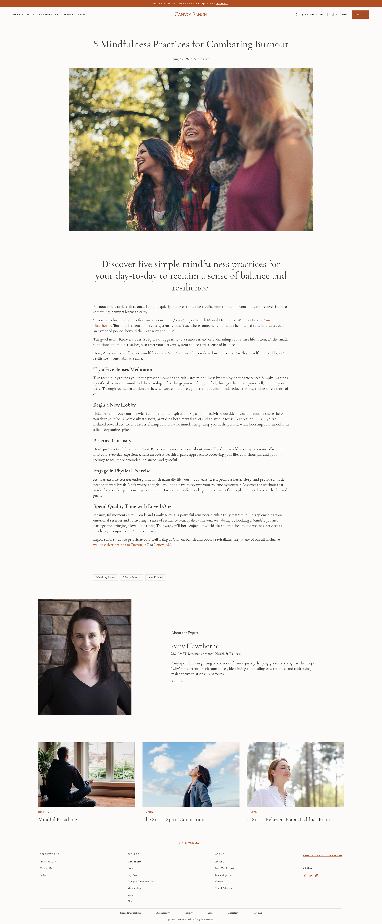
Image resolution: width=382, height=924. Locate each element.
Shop (82, 14)
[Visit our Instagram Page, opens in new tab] (317, 876)
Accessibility (163, 912)
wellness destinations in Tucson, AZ (121, 545)
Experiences (48, 14)
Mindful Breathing (57, 819)
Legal (210, 912)
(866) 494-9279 (48, 861)
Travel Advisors (223, 888)
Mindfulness (156, 577)
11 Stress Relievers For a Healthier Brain (288, 819)
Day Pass (132, 875)
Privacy (188, 912)
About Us (220, 861)
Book (360, 14)
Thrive (252, 812)
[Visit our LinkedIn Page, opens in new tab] (311, 876)
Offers (68, 14)
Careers (219, 881)
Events (131, 868)
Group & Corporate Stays (141, 881)
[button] (338, 14)
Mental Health (131, 577)
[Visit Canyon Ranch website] (191, 843)
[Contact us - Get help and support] (297, 14)
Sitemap (258, 912)
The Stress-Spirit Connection (173, 819)
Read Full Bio (180, 681)
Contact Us (46, 868)
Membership (134, 888)
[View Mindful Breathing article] (86, 774)
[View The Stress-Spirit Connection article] (191, 774)
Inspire (44, 812)
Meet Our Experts (224, 868)
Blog (130, 901)
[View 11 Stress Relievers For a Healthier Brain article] (295, 774)
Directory (233, 912)
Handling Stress (105, 577)
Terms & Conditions (130, 912)
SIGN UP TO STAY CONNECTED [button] (322, 855)
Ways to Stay (134, 861)
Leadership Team (224, 875)
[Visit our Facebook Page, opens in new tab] (304, 876)
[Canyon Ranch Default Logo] (191, 14)
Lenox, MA (163, 545)
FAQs (43, 875)
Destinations (23, 14)
